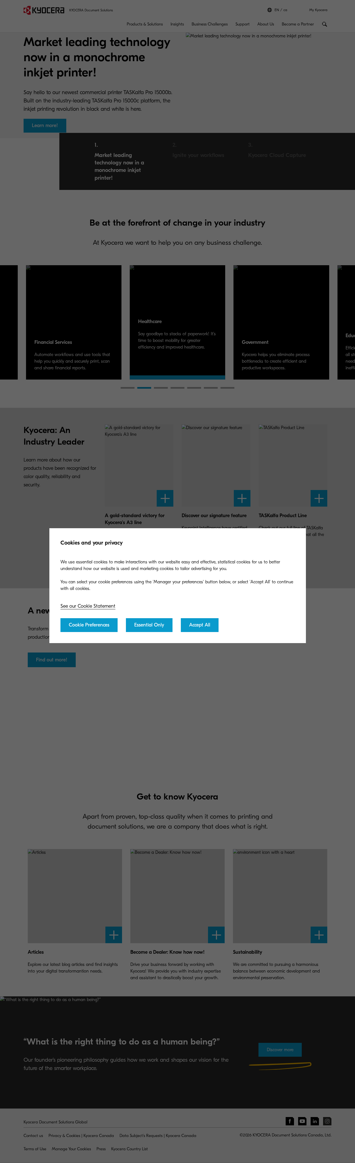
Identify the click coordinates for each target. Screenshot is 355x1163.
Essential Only (149, 625)
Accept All (199, 625)
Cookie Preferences (89, 625)
